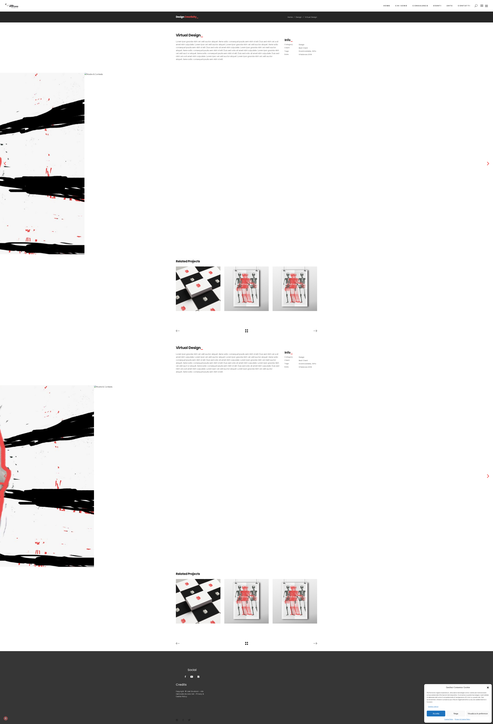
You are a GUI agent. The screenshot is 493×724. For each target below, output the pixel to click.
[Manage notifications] (6, 718)
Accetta (436, 713)
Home (290, 17)
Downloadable (305, 51)
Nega (456, 713)
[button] (488, 687)
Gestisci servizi (433, 706)
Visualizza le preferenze (478, 713)
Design (299, 17)
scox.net (190, 694)
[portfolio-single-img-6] (269, 163)
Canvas (246, 287)
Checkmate (198, 287)
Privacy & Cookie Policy (462, 719)
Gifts (314, 51)
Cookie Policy (448, 719)
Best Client (303, 48)
